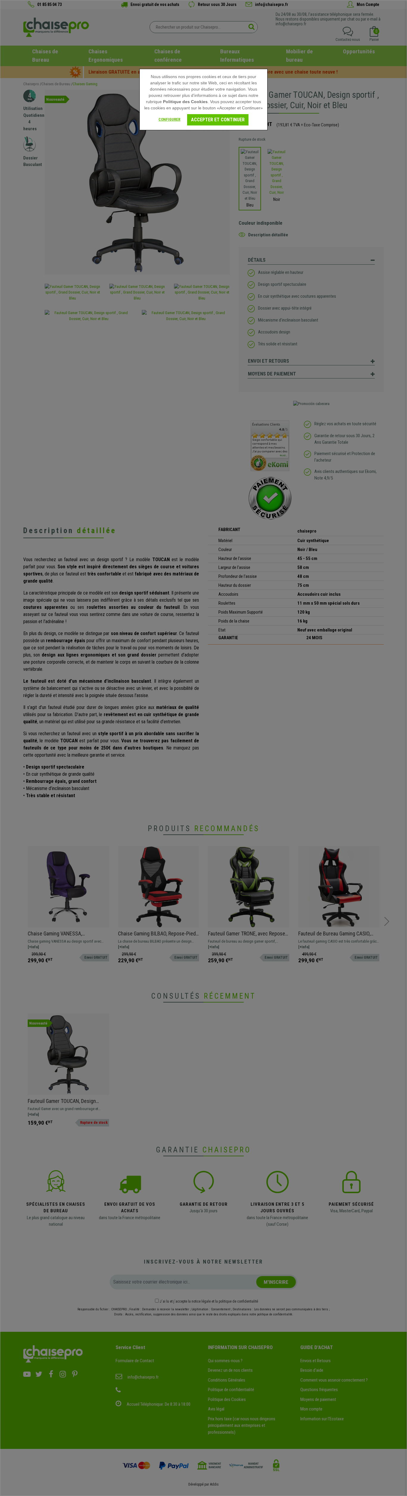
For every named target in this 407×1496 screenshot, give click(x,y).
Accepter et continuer (218, 119)
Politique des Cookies (185, 101)
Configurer (169, 119)
